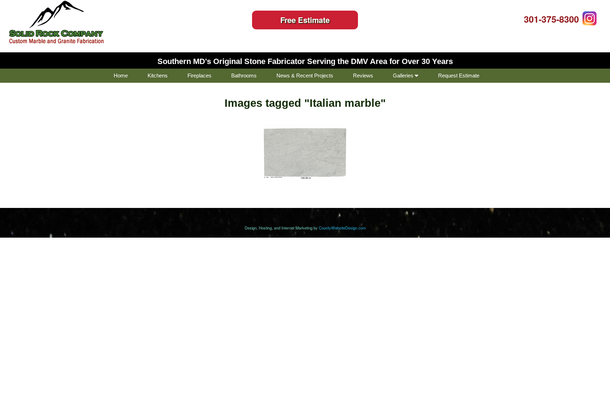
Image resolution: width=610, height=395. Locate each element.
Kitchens (158, 75)
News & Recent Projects (304, 75)
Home (121, 75)
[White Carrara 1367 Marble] (305, 152)
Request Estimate (458, 75)
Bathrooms (244, 75)
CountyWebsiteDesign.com (342, 228)
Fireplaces (199, 75)
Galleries (404, 75)
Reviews (363, 75)
